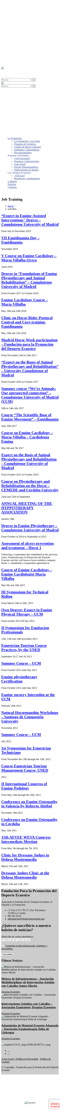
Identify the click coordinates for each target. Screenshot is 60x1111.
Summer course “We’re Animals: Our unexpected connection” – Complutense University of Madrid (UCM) (30, 395)
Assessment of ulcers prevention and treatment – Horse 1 (27, 545)
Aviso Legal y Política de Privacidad (19, 1059)
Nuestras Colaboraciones (26, 34)
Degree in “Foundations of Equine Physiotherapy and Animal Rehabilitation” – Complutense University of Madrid (29, 280)
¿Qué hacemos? (22, 31)
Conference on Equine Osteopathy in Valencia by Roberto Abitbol (29, 804)
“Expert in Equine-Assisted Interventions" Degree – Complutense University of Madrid (30, 220)
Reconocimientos (23, 25)
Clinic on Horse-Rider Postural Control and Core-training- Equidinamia (27, 322)
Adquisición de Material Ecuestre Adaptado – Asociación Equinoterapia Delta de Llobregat (30, 1029)
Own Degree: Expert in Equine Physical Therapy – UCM (26, 612)
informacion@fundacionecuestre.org (26, 918)
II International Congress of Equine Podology (24, 786)
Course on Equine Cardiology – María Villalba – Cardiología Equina (27, 437)
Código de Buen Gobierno (27, 19)
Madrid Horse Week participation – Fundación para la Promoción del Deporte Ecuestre (29, 344)
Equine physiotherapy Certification (19, 679)
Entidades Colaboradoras (26, 22)
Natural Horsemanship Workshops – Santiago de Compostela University (29, 716)
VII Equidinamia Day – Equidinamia (20, 240)
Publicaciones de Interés (26, 42)
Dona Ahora (7, 192)
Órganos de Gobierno (25, 16)
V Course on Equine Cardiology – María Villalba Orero (28, 258)
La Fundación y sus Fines (27, 13)
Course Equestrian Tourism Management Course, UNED (24, 768)
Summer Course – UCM (21, 663)
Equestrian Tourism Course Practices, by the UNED (24, 647)
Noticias (12, 56)
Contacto (12, 59)
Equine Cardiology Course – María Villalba (24, 302)
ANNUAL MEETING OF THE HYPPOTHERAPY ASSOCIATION (26, 507)
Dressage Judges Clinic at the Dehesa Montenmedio (25, 875)
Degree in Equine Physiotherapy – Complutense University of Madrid (30, 528)
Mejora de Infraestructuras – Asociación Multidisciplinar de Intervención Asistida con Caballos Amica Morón (27, 982)
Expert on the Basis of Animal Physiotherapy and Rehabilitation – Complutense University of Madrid (28, 461)
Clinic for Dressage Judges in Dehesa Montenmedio (25, 857)
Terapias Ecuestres (10, 991)
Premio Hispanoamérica (26, 39)
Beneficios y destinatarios (27, 51)
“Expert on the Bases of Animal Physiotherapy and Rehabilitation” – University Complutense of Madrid (29, 368)
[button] (10, 71)
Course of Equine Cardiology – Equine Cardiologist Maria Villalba (26, 574)
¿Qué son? (19, 48)
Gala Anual (20, 36)
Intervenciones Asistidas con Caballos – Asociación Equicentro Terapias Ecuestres (28, 1005)
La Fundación (15, 11)
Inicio (10, 206)
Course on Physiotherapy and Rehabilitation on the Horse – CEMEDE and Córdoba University (30, 485)
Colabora (12, 54)
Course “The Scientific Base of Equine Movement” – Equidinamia (30, 417)
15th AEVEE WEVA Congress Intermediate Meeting (26, 839)
